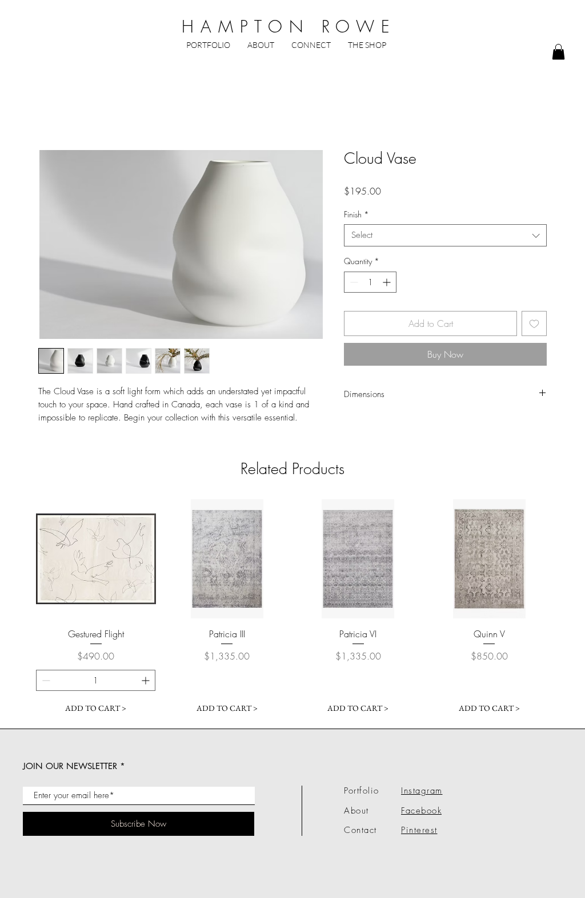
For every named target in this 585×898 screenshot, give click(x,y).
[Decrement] (353, 282)
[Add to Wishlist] (534, 323)
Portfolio (361, 790)
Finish (356, 214)
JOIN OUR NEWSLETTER (70, 766)
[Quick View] (96, 559)
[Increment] (387, 282)
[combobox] (445, 235)
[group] (292, 609)
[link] (558, 51)
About (356, 810)
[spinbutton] (370, 282)
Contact (360, 830)
